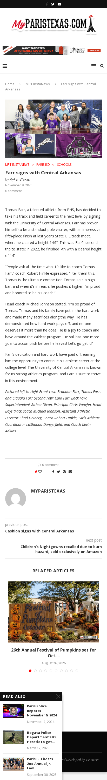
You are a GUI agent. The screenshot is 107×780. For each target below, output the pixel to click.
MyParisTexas (20, 179)
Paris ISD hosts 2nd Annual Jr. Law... (40, 763)
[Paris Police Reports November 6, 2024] (13, 711)
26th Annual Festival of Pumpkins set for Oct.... (53, 653)
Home (10, 84)
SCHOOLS (64, 165)
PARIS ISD (43, 165)
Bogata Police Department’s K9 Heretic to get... (41, 737)
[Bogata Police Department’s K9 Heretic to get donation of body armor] (13, 737)
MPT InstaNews (38, 84)
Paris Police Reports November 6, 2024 (42, 710)
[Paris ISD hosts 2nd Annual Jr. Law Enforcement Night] (13, 764)
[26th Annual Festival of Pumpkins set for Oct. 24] (53, 612)
